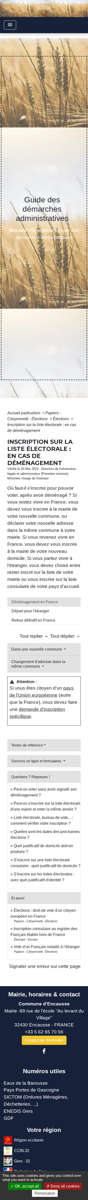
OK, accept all (26, 1186)
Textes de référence (27, 745)
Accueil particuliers (24, 413)
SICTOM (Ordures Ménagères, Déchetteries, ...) (36, 1100)
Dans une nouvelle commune (37, 649)
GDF (9, 1118)
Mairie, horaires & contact (44, 994)
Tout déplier (65, 636)
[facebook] (44, 1051)
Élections (61, 419)
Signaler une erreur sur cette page (45, 966)
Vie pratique (41, 230)
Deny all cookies (64, 1186)
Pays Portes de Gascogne (31, 1089)
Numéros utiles (44, 1071)
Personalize (44, 1193)
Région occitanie (29, 1140)
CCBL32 (21, 1151)
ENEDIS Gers (18, 1111)
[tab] (44, 602)
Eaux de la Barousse (26, 1083)
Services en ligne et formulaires (36, 761)
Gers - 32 (22, 1161)
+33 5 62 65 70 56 (44, 1031)
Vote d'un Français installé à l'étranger (47, 947)
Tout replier (34, 636)
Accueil (17, 230)
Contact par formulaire (44, 1040)
